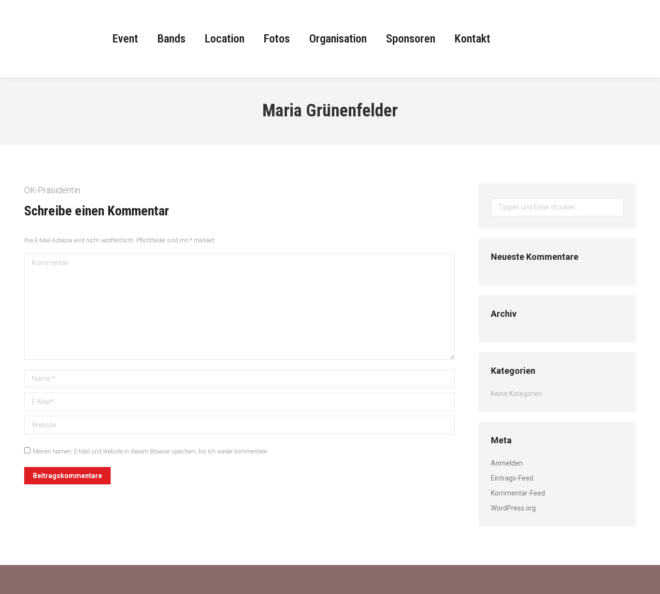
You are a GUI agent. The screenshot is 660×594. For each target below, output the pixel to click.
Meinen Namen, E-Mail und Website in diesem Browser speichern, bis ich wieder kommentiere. (150, 451)
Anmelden (507, 463)
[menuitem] (125, 38)
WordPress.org (513, 508)
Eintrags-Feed (512, 478)
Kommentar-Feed (518, 493)
